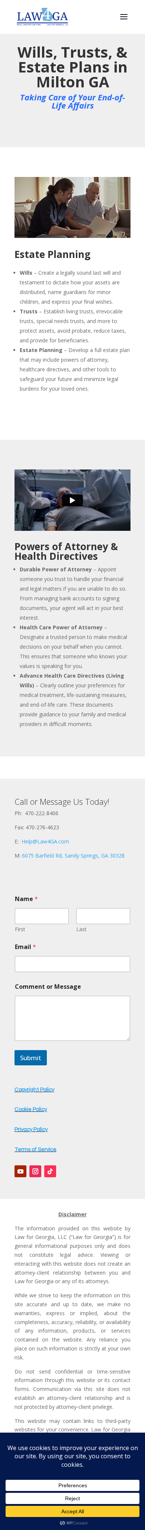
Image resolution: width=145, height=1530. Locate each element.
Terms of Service (35, 1149)
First (20, 929)
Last (81, 929)
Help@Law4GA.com (45, 841)
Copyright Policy (34, 1089)
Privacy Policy (31, 1129)
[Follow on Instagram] (35, 1171)
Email (25, 946)
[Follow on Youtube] (20, 1171)
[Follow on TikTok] (50, 1171)
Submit (30, 1057)
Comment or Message (48, 986)
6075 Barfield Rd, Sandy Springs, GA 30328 (73, 855)
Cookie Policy (30, 1109)
